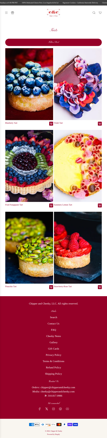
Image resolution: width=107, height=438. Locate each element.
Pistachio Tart (10, 286)
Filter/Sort (53, 42)
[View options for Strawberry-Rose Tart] (100, 287)
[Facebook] (40, 409)
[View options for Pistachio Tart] (51, 287)
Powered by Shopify (53, 434)
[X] (46, 409)
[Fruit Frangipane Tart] (29, 166)
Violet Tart (58, 123)
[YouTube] (67, 409)
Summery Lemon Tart (63, 205)
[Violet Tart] (78, 84)
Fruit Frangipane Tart (14, 205)
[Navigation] (6, 13)
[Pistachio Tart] (29, 248)
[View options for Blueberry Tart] (51, 124)
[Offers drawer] (12, 13)
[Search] (94, 13)
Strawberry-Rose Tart (63, 286)
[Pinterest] (60, 409)
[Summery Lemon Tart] (78, 166)
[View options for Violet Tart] (100, 124)
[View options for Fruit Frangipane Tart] (51, 205)
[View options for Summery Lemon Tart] (100, 205)
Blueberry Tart (11, 123)
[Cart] (100, 13)
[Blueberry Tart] (29, 84)
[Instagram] (53, 409)
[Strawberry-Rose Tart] (78, 248)
